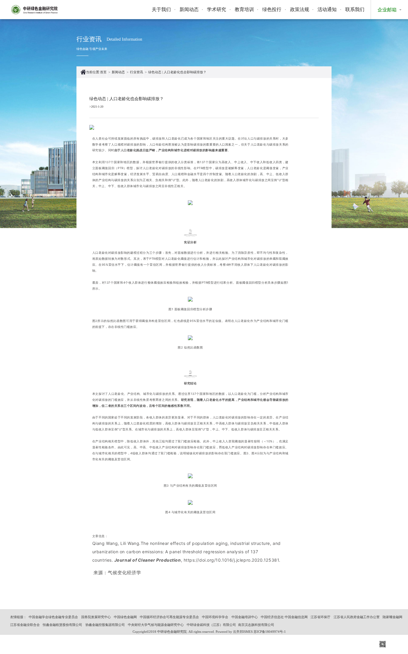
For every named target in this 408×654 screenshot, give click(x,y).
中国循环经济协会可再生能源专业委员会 (169, 617)
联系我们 (354, 9)
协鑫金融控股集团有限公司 (105, 625)
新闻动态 (189, 9)
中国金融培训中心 (244, 617)
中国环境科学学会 (215, 617)
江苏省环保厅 (320, 617)
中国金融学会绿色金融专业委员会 (53, 617)
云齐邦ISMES (243, 631)
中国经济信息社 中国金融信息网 (284, 617)
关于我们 (161, 9)
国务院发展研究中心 (96, 617)
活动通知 (327, 9)
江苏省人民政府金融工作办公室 (357, 617)
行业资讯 (136, 72)
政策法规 (299, 9)
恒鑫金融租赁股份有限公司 (62, 625)
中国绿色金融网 (125, 617)
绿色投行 (271, 9)
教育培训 (244, 9)
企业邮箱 (387, 9)
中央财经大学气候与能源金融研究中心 (156, 625)
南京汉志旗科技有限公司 (256, 625)
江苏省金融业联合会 (25, 625)
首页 (103, 72)
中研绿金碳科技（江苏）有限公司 (211, 625)
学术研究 (216, 9)
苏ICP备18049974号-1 (270, 631)
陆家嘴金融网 (392, 617)
